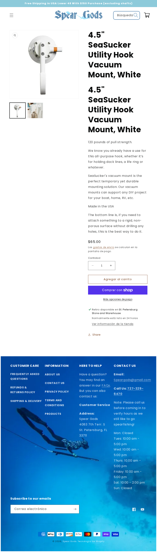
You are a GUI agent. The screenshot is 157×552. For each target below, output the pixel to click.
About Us (52, 374)
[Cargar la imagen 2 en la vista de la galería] (35, 111)
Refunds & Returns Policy (22, 390)
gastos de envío (103, 247)
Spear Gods (70, 541)
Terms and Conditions (54, 402)
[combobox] (126, 15)
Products (53, 414)
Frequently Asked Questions (25, 376)
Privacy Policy (57, 392)
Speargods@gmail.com (132, 380)
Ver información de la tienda (112, 324)
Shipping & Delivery (26, 401)
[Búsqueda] (136, 15)
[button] (11, 15)
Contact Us (55, 383)
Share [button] (96, 335)
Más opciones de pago (117, 299)
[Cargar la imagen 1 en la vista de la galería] (17, 111)
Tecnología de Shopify (91, 541)
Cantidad (94, 258)
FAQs (106, 385)
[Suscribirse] (75, 509)
